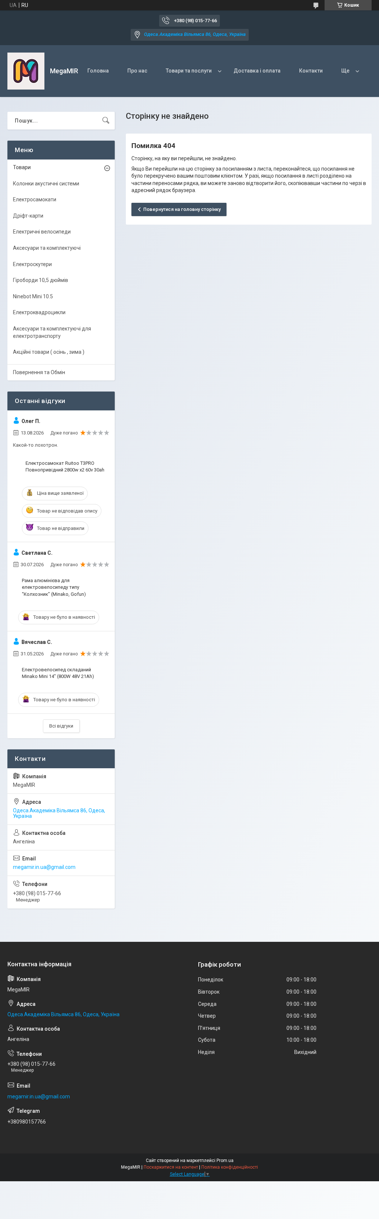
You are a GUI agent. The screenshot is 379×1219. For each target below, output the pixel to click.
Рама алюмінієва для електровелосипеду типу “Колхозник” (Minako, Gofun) (54, 587)
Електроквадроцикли (39, 312)
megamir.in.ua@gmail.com (44, 867)
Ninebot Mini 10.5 (33, 296)
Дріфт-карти (28, 216)
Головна (98, 71)
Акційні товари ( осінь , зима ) (48, 352)
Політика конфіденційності (229, 1167)
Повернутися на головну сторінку (182, 209)
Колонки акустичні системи (46, 184)
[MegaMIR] (25, 71)
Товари (22, 167)
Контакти (311, 71)
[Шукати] (106, 121)
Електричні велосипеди (42, 232)
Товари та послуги (189, 71)
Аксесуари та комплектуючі (47, 248)
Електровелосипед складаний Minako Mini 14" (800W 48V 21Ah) (58, 673)
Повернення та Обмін (39, 372)
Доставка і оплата (257, 71)
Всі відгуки (61, 726)
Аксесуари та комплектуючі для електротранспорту (52, 332)
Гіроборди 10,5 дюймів (40, 280)
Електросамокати (34, 199)
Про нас (137, 71)
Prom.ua (225, 1160)
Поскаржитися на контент (171, 1167)
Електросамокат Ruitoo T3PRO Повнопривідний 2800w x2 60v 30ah (65, 466)
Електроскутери (32, 264)
